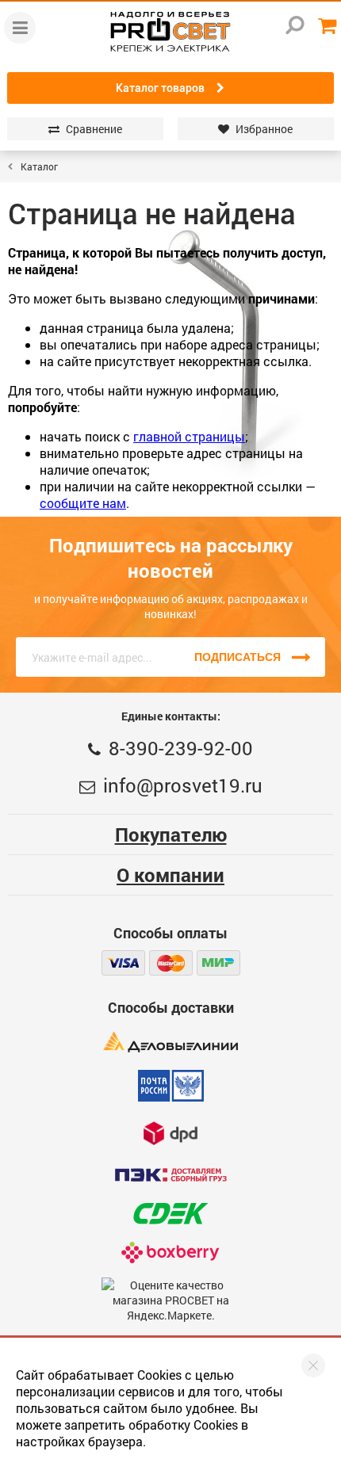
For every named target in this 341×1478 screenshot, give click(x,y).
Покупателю (171, 834)
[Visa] (123, 963)
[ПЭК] (170, 1175)
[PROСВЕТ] (170, 32)
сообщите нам (83, 503)
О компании (170, 875)
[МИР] (218, 963)
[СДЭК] (170, 1213)
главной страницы (189, 436)
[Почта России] (171, 1086)
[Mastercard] (171, 963)
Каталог (39, 166)
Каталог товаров (160, 88)
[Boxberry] (170, 1252)
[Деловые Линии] (170, 1041)
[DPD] (170, 1133)
